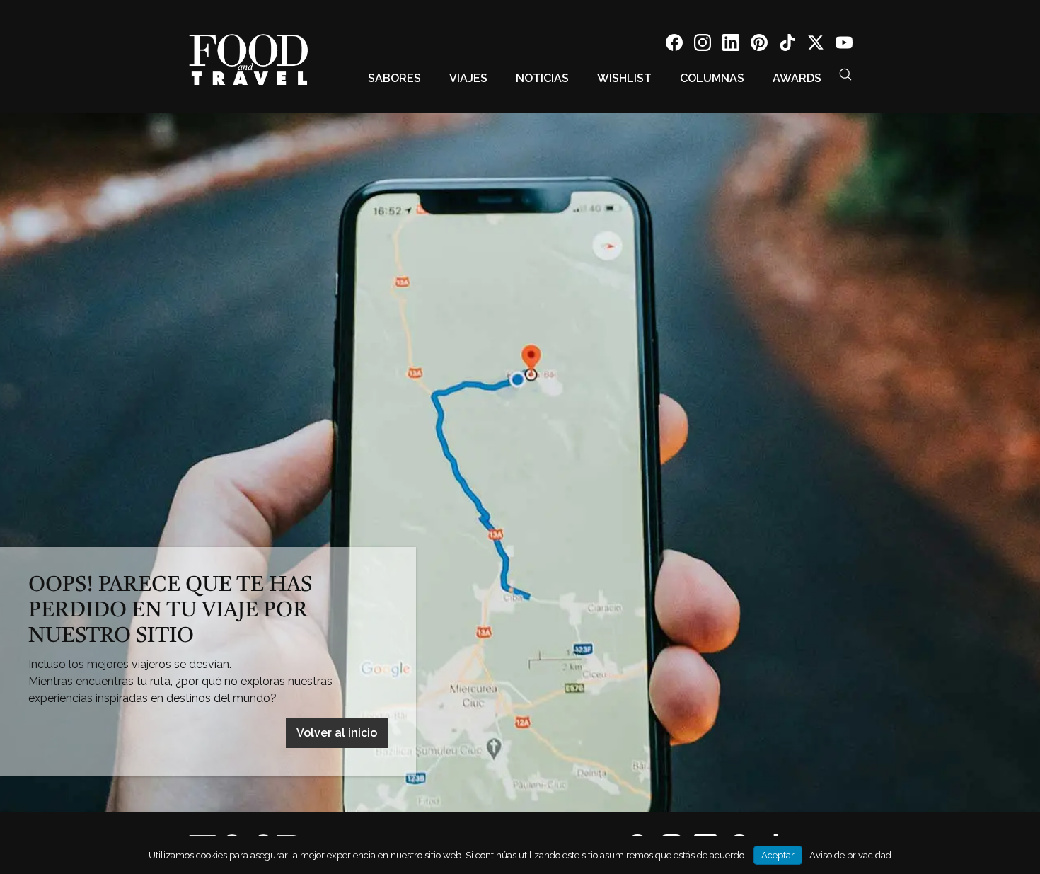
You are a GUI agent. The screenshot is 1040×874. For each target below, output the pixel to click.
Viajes (468, 78)
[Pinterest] (759, 45)
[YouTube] (844, 45)
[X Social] (815, 45)
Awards (797, 78)
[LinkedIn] (730, 45)
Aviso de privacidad (850, 855)
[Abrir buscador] (845, 74)
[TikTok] (787, 45)
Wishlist (624, 78)
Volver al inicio (336, 733)
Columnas (712, 78)
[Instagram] (702, 45)
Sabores (394, 78)
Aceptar (778, 855)
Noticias (542, 78)
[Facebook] (674, 45)
